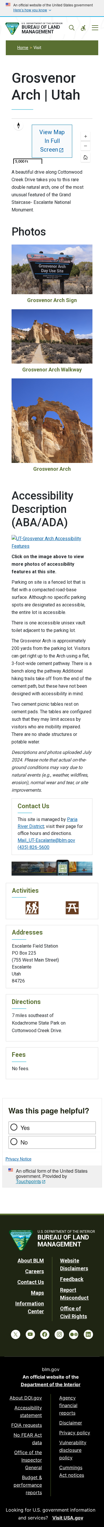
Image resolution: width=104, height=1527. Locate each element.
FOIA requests (26, 1425)
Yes (25, 1127)
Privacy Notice (18, 1159)
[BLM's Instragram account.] (59, 1334)
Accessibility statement (28, 1411)
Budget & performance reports (28, 1484)
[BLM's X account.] (15, 1334)
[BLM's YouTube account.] (30, 1334)
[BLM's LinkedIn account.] (88, 1334)
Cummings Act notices (71, 1471)
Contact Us (30, 1282)
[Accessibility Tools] (83, 28)
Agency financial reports (68, 1405)
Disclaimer (70, 1423)
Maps (37, 1293)
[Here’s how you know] (52, 8)
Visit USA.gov (67, 1518)
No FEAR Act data (28, 1438)
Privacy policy (74, 1433)
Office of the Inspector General (28, 1459)
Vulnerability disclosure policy (72, 1450)
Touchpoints (28, 1181)
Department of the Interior (51, 1384)
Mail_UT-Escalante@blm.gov (46, 840)
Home (22, 47)
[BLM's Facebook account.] (44, 1334)
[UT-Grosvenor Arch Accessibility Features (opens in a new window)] (52, 542)
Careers (34, 1271)
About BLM (31, 1260)
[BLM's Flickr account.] (73, 1334)
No (24, 1142)
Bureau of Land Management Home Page (39, 28)
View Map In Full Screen (52, 141)
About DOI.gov (26, 1398)
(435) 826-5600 (33, 847)
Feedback (71, 1279)
